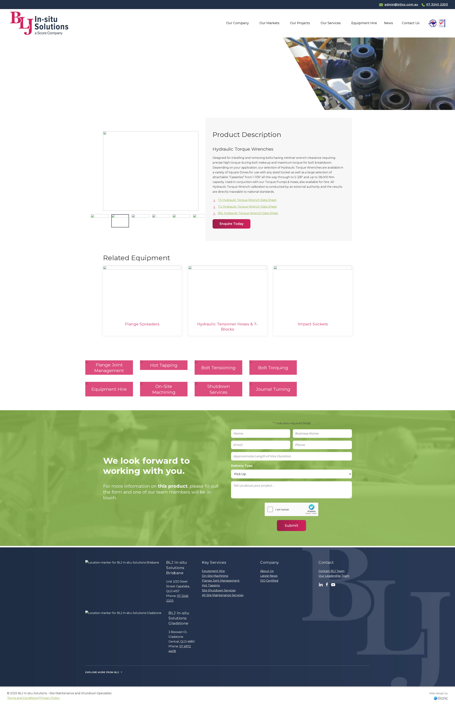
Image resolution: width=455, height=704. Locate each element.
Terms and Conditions (22, 698)
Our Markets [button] (269, 23)
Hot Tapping (211, 585)
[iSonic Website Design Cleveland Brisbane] (441, 698)
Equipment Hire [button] (364, 23)
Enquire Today (231, 224)
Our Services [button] (331, 23)
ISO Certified (269, 580)
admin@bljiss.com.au (401, 4)
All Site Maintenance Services (222, 595)
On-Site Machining (215, 576)
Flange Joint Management (221, 580)
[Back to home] (39, 23)
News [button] (388, 23)
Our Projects (300, 23)
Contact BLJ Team (331, 571)
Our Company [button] (237, 23)
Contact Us (410, 23)
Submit (291, 525)
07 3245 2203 (437, 4)
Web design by (438, 693)
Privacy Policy (50, 698)
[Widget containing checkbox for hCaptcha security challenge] (291, 509)
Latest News (268, 576)
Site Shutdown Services (218, 590)
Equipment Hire (213, 571)
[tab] (100, 221)
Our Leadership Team (333, 576)
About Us (267, 571)
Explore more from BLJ (103, 672)
